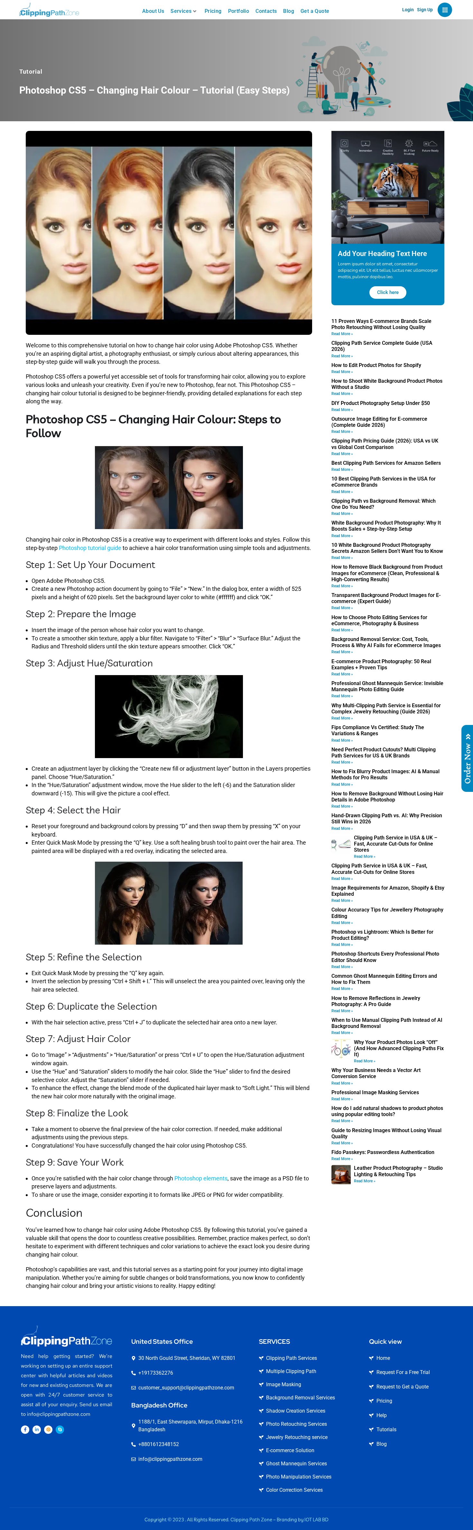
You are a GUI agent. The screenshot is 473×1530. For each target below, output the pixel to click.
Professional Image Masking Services (375, 1092)
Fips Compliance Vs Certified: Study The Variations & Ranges (377, 730)
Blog (288, 11)
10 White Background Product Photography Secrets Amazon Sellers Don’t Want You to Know (387, 548)
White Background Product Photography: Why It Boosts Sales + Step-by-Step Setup (386, 526)
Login (408, 9)
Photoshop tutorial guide (90, 548)
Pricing (213, 11)
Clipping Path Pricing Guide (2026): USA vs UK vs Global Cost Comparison (384, 444)
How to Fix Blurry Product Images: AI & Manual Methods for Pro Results (385, 774)
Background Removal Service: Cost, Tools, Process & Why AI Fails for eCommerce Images (386, 642)
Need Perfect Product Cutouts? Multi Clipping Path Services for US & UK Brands (383, 753)
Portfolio (238, 11)
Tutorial (31, 71)
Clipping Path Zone (251, 1519)
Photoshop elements (200, 1178)
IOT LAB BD (316, 1519)
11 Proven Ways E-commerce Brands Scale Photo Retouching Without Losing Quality (381, 324)
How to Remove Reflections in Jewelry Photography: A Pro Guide (375, 1001)
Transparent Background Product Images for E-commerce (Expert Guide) (386, 598)
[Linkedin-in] (36, 1429)
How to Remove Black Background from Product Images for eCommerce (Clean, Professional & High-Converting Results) (386, 573)
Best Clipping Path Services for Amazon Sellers (386, 463)
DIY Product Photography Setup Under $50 (380, 403)
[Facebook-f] (25, 1429)
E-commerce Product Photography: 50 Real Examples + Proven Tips (381, 664)
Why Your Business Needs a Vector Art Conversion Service (376, 1073)
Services (181, 11)
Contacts (266, 11)
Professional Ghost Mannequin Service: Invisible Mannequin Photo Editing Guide (387, 686)
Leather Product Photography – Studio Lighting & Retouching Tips (398, 1171)
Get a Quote (315, 11)
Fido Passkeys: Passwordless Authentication (382, 1152)
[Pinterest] (48, 1429)
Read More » (342, 334)
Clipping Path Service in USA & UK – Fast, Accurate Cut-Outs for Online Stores (395, 844)
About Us (153, 11)
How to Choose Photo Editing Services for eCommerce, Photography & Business (379, 620)
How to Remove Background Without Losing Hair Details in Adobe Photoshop (387, 797)
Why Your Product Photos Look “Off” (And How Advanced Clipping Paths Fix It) (399, 1048)
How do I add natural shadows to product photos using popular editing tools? (387, 1111)
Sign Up (425, 9)
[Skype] (60, 1429)
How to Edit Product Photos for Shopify (376, 365)
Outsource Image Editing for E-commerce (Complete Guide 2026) (379, 422)
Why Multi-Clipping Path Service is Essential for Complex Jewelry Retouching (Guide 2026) (386, 708)
